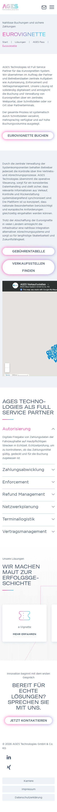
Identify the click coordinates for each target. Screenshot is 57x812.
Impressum (28, 789)
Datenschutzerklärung (28, 797)
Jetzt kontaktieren (28, 720)
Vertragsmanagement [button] (25, 531)
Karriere (28, 780)
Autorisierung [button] (17, 428)
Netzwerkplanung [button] (21, 506)
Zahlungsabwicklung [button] (23, 469)
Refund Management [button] (24, 494)
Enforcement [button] (15, 482)
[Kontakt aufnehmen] (44, 7)
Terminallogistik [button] (19, 519)
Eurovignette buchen (28, 136)
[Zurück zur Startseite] (10, 7)
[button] (52, 7)
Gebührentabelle (28, 251)
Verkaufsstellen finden (28, 267)
